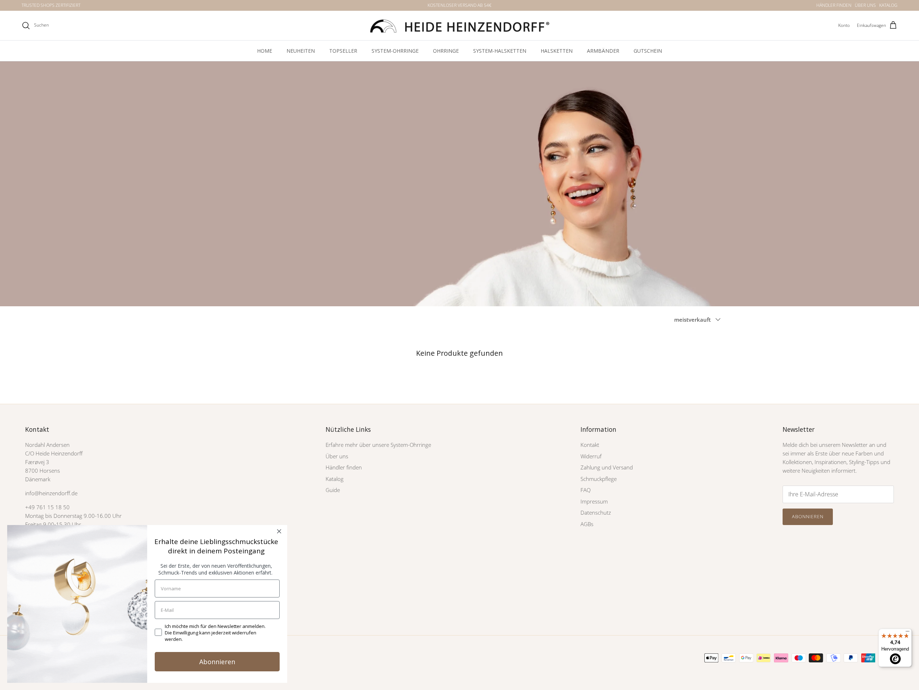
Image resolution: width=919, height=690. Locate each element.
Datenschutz (595, 512)
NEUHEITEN (300, 50)
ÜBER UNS (865, 5)
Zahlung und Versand (606, 467)
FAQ (585, 489)
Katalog (335, 478)
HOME (264, 50)
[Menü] (907, 633)
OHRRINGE (446, 50)
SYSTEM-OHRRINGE (395, 50)
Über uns (337, 456)
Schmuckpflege (598, 478)
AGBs (586, 524)
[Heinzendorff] (459, 25)
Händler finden (344, 467)
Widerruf (591, 456)
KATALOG (888, 5)
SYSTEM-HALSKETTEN (499, 50)
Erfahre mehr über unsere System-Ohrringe (378, 444)
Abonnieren (808, 516)
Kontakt (589, 444)
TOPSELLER (343, 50)
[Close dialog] (279, 531)
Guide (333, 489)
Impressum (594, 501)
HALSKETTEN (557, 50)
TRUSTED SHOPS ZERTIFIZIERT (51, 5)
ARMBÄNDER (603, 50)
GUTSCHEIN (648, 50)
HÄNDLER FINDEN (834, 5)
